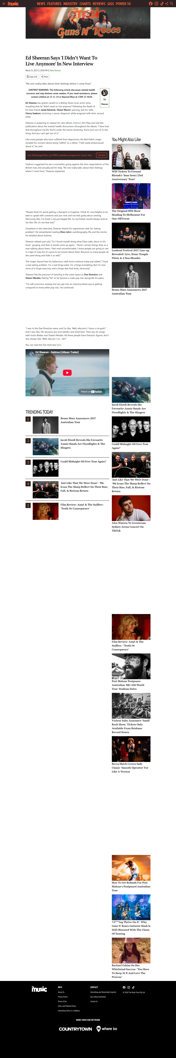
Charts (85, 4)
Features (54, 4)
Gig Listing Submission (98, 997)
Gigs (110, 4)
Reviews (99, 4)
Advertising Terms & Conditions (69, 1011)
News (41, 4)
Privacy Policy (63, 997)
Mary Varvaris (55, 70)
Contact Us (94, 1001)
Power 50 (123, 4)
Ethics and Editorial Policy (67, 1006)
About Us (61, 992)
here (59, 344)
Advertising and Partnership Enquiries (103, 992)
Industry (70, 4)
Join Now (101, 155)
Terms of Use (62, 1001)
